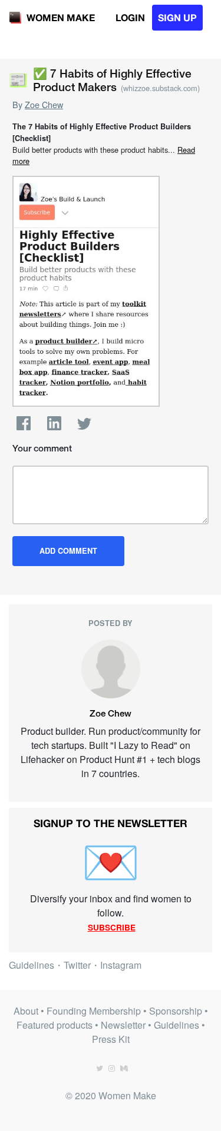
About (26, 1011)
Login (130, 17)
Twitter (84, 423)
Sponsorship (175, 1011)
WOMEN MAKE (61, 17)
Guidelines (31, 965)
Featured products (55, 1025)
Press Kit (111, 1039)
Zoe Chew (44, 104)
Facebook (24, 423)
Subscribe (112, 927)
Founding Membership (94, 1011)
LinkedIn (54, 423)
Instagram (120, 965)
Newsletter (123, 1025)
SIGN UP (177, 17)
